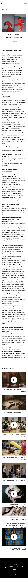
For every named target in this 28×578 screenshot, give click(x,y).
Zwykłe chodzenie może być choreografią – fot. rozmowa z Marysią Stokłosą (14, 525)
